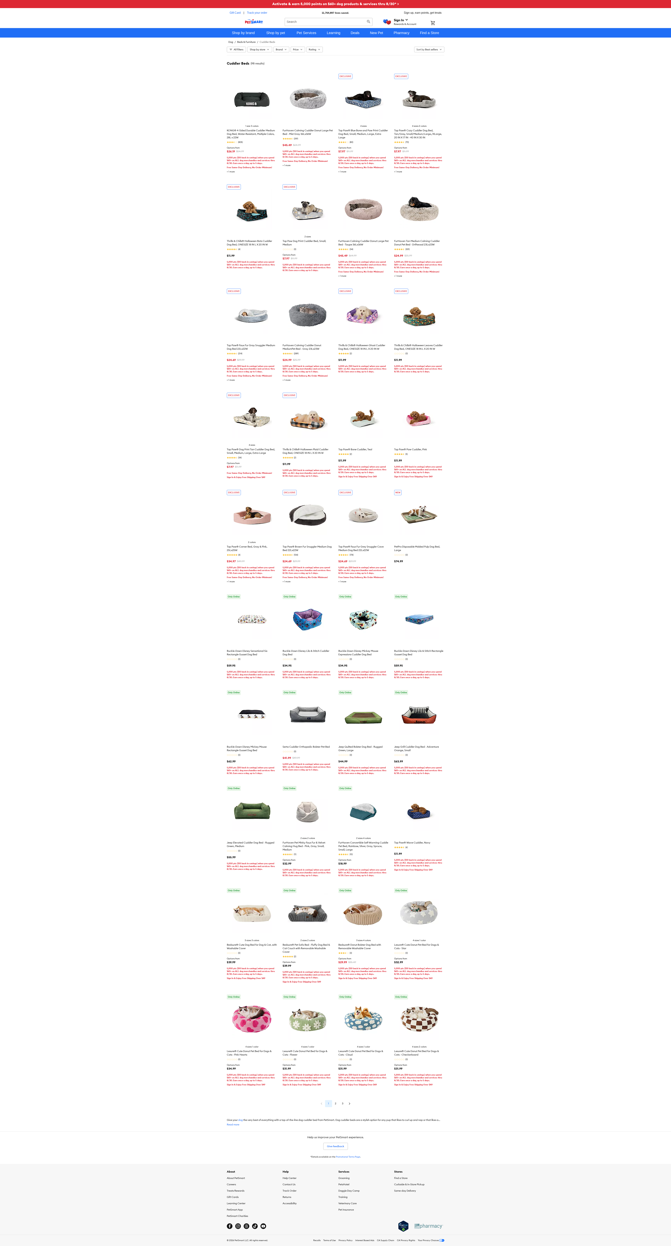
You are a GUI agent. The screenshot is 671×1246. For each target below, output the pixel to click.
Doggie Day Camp (349, 1190)
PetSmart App (235, 1209)
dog (240, 1120)
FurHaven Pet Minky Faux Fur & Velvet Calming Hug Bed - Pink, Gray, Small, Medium (304, 846)
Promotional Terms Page (348, 1156)
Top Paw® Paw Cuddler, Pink (410, 449)
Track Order (289, 1190)
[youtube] (263, 1226)
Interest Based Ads (364, 1240)
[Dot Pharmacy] (428, 1226)
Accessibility (290, 1203)
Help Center (289, 1178)
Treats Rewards (235, 1190)
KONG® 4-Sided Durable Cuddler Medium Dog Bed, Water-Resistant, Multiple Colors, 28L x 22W (251, 134)
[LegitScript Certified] (403, 1226)
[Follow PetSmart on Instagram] (238, 1226)
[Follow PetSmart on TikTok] (255, 1226)
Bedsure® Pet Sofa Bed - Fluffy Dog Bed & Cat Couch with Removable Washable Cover (306, 948)
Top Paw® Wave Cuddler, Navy (412, 842)
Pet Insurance (346, 1209)
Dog (230, 42)
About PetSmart (236, 1178)
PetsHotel (343, 1184)
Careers (231, 1184)
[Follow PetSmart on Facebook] (229, 1226)
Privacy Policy (346, 1240)
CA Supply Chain (385, 1240)
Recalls (317, 1240)
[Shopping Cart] (437, 23)
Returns (287, 1197)
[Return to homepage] (254, 21)
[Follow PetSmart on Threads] (246, 1226)
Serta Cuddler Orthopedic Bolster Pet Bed (306, 746)
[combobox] (329, 21)
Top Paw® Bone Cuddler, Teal (355, 449)
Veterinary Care (347, 1203)
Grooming (344, 1178)
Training (343, 1197)
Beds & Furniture (246, 42)
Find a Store (401, 1178)
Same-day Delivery (405, 1190)
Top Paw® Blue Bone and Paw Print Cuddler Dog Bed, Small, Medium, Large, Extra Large (363, 134)
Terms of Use (329, 1240)
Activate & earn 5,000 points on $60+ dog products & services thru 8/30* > (335, 4)
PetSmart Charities (237, 1216)
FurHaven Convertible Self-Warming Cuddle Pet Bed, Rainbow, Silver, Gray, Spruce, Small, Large (363, 846)
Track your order (257, 12)
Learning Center (236, 1203)
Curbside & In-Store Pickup (409, 1184)
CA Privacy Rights (406, 1240)
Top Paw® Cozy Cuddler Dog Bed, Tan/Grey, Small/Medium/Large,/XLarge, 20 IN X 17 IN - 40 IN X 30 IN (418, 134)
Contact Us (289, 1184)
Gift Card (235, 12)
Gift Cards (233, 1197)
